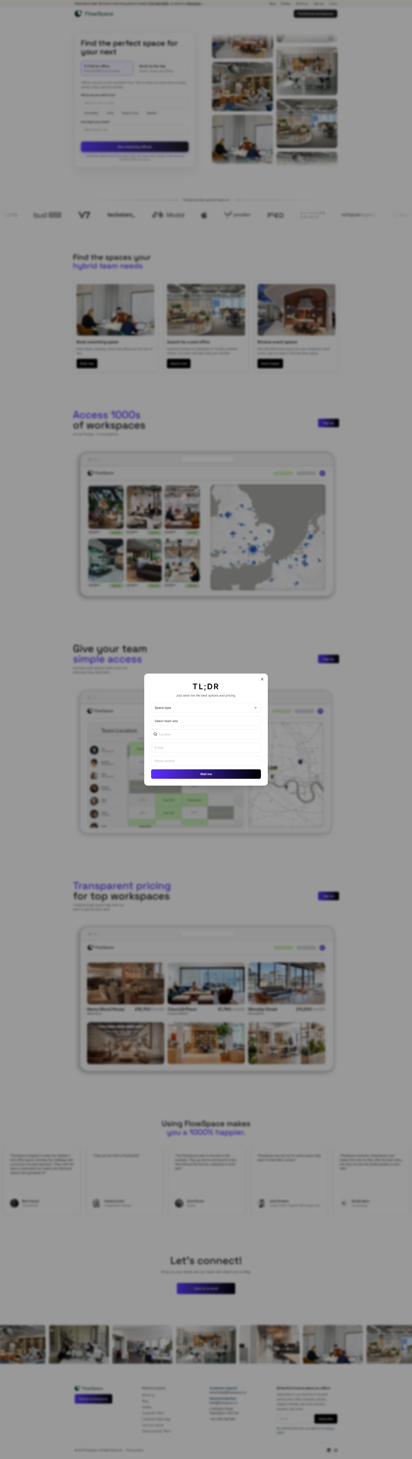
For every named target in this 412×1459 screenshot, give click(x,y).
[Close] (262, 679)
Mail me (206, 774)
